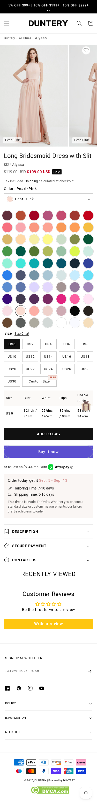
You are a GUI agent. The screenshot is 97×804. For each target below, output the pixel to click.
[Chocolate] (88, 311)
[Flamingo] (21, 227)
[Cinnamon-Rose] (61, 215)
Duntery (9, 38)
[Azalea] (75, 299)
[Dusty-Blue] (48, 275)
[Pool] (88, 275)
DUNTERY (40, 780)
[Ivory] (61, 323)
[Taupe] (34, 323)
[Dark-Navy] (75, 263)
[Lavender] (34, 287)
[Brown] (7, 323)
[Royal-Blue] (88, 263)
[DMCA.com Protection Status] (50, 792)
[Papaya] (34, 227)
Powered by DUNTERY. (62, 780)
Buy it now (48, 451)
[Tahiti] (88, 287)
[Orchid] (48, 299)
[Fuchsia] (61, 299)
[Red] (88, 215)
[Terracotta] (21, 215)
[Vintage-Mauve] (61, 311)
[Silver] (48, 323)
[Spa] (21, 263)
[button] (47, 10)
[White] (75, 323)
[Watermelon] (7, 227)
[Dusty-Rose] (48, 311)
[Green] (7, 251)
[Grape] (34, 299)
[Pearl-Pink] (21, 311)
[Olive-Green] (75, 239)
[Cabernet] (7, 215)
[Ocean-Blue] (7, 275)
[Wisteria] (75, 287)
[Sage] (61, 251)
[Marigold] (88, 227)
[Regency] (7, 299)
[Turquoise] (7, 263)
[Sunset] (48, 227)
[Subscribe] (90, 671)
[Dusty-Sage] (61, 239)
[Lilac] (48, 287)
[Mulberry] (48, 215)
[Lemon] (48, 239)
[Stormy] (21, 275)
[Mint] (88, 251)
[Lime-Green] (75, 251)
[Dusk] (61, 287)
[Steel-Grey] (21, 323)
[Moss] (34, 251)
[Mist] (61, 275)
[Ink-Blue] (61, 263)
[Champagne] (88, 323)
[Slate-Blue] (34, 275)
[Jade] (34, 263)
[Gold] (7, 239)
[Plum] (21, 299)
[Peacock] (48, 263)
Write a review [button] (48, 623)
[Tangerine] (75, 227)
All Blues (25, 38)
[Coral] (34, 311)
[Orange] (61, 227)
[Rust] (75, 215)
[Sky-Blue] (75, 275)
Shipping (31, 181)
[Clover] (48, 251)
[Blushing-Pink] (7, 311)
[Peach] (21, 239)
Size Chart (21, 333)
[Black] (75, 311)
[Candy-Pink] (88, 299)
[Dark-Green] (88, 239)
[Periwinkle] (21, 287)
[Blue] (7, 287)
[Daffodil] (34, 239)
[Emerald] (21, 251)
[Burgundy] (34, 215)
